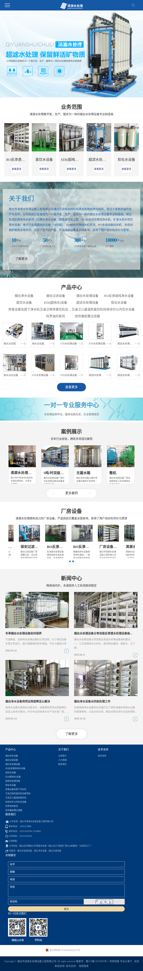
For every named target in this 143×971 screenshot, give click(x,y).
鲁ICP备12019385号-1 (97, 961)
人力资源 (62, 760)
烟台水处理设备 (87, 296)
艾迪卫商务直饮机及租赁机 (59, 309)
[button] (52, 92)
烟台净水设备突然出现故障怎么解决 (27, 701)
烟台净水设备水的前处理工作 (92, 701)
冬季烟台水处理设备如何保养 (23, 633)
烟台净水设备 (24, 296)
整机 (112, 473)
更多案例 (71, 493)
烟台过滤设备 (55, 296)
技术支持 (102, 756)
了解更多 (21, 259)
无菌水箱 (83, 473)
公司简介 (62, 756)
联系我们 (62, 764)
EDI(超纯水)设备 (74, 160)
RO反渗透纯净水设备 (22, 160)
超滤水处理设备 (101, 160)
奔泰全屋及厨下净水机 (24, 309)
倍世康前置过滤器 (87, 316)
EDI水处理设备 (40, 375)
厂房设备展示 (109, 547)
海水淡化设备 (10, 375)
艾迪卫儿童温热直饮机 (87, 309)
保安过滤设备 (31, 547)
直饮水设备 (44, 160)
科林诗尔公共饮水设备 (119, 309)
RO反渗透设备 (58, 547)
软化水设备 (126, 160)
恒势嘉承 (84, 966)
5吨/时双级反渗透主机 (61, 473)
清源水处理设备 (23, 473)
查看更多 (16, 169)
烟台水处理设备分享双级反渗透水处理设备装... (103, 633)
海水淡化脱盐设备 (13, 343)
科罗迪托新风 (55, 316)
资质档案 (114, 961)
